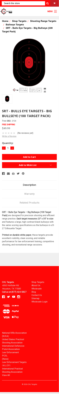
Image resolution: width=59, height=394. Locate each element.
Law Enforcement (10, 352)
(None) (5, 359)
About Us (35, 285)
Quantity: (7, 143)
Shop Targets (37, 282)
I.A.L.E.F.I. (6, 365)
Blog (33, 292)
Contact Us (36, 295)
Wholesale (36, 288)
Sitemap (35, 298)
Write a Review (9, 136)
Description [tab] (29, 184)
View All (6, 375)
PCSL (5, 355)
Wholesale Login (39, 301)
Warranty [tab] (29, 193)
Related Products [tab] (29, 202)
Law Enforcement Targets (14, 362)
